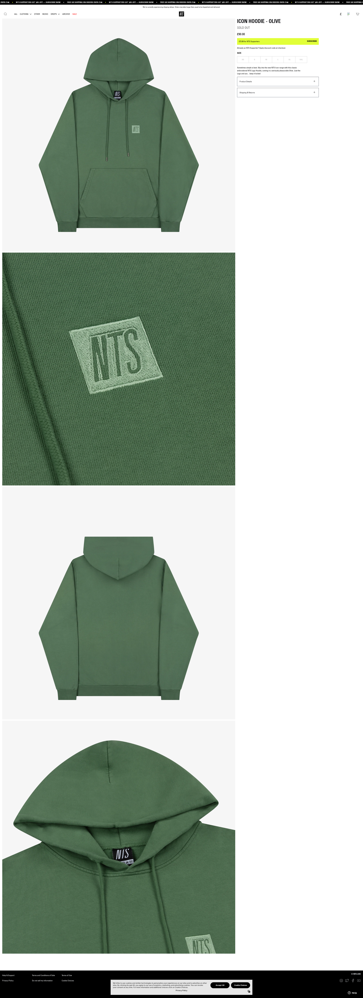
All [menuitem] (15, 14)
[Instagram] (341, 980)
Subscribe (312, 41)
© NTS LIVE (356, 974)
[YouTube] (359, 980)
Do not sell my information (42, 980)
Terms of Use (67, 975)
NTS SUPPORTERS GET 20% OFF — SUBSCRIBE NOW (38, 2)
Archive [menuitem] (66, 14)
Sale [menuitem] (74, 14)
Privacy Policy (7, 980)
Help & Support (8, 975)
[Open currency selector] (340, 14)
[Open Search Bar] (5, 14)
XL (290, 59)
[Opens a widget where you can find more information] (352, 993)
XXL (301, 59)
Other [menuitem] (37, 14)
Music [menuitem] (45, 14)
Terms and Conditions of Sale (43, 975)
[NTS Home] (181, 13)
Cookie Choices (68, 980)
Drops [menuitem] (54, 14)
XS (243, 59)
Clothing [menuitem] (24, 14)
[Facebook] (353, 980)
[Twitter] (347, 980)
